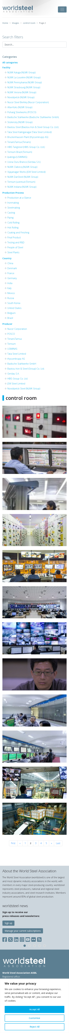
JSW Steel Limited (16, 383)
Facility (6, 67)
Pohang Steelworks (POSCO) (21, 112)
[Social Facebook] (5, 938)
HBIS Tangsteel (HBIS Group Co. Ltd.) (26, 147)
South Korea (13, 303)
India (9, 283)
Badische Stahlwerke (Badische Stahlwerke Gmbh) (33, 117)
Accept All (34, 1009)
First (13, 843)
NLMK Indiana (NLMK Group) (21, 186)
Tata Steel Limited (16, 353)
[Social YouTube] (28, 938)
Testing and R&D (15, 242)
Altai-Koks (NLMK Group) (19, 107)
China (10, 263)
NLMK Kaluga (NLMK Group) (21, 72)
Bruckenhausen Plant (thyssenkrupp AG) (27, 137)
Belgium (11, 313)
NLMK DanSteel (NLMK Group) (22, 176)
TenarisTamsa (14, 338)
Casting (11, 212)
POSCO (11, 333)
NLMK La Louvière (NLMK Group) (23, 77)
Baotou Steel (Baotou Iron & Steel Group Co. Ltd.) (33, 127)
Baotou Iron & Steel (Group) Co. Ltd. (25, 368)
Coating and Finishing (18, 232)
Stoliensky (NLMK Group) (19, 122)
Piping (10, 217)
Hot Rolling (12, 227)
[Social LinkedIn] (16, 938)
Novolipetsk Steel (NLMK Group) (23, 388)
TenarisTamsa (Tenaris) (19, 142)
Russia (10, 298)
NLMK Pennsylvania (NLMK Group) (24, 82)
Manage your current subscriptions (23, 930)
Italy (9, 288)
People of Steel (15, 247)
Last (58, 843)
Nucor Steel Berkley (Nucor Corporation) (28, 102)
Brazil (10, 317)
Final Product (14, 237)
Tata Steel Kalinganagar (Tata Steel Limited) (29, 132)
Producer (7, 323)
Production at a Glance (19, 197)
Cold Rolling (13, 222)
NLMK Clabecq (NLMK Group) (22, 166)
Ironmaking (13, 202)
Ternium (11, 343)
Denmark (12, 268)
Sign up (8, 923)
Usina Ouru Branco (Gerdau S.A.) (23, 161)
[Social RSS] (39, 938)
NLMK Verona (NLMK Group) (21, 92)
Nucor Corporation (17, 328)
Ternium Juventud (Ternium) (21, 181)
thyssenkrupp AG (16, 358)
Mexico (11, 293)
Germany (12, 278)
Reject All (34, 1026)
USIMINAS (12, 348)
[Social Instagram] (22, 938)
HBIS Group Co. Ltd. (17, 378)
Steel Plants (13, 252)
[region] (34, 1006)
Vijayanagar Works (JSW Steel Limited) (26, 171)
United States (14, 308)
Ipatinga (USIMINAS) (17, 156)
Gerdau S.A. (13, 373)
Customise (34, 1018)
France (10, 273)
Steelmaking (13, 207)
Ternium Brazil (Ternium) (19, 151)
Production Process (13, 192)
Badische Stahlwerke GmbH (21, 363)
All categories (10, 62)
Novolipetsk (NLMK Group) (20, 97)
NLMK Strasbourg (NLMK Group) (23, 87)
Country (7, 258)
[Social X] (10, 938)
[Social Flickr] (33, 938)
